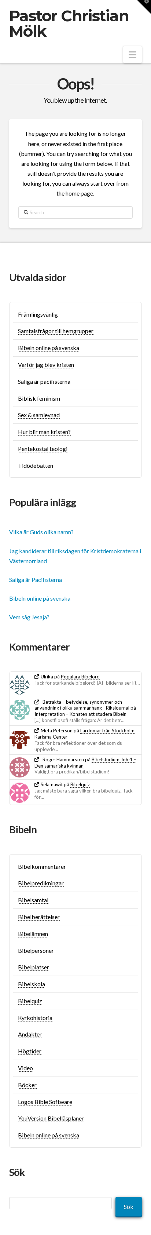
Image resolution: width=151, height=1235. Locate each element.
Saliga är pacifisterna (44, 381)
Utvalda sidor (38, 277)
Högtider (29, 1051)
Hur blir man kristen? (44, 431)
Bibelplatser (33, 966)
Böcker (27, 1084)
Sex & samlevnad (39, 414)
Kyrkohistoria (35, 1017)
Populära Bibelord (80, 677)
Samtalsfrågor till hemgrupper (55, 330)
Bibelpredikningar (41, 882)
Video (25, 1067)
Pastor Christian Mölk (69, 23)
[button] (132, 54)
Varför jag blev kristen (46, 364)
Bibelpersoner (36, 950)
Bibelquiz (80, 784)
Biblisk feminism (39, 398)
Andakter (30, 1034)
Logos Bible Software (45, 1101)
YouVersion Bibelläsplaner (51, 1118)
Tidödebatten (35, 465)
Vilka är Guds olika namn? (41, 531)
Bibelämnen (33, 933)
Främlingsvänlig (38, 314)
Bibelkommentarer (42, 866)
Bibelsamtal (33, 899)
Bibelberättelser (39, 916)
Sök (128, 1206)
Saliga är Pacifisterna (35, 579)
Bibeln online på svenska (48, 347)
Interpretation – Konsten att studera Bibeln (80, 714)
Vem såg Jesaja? (29, 616)
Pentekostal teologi (42, 448)
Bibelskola (31, 983)
